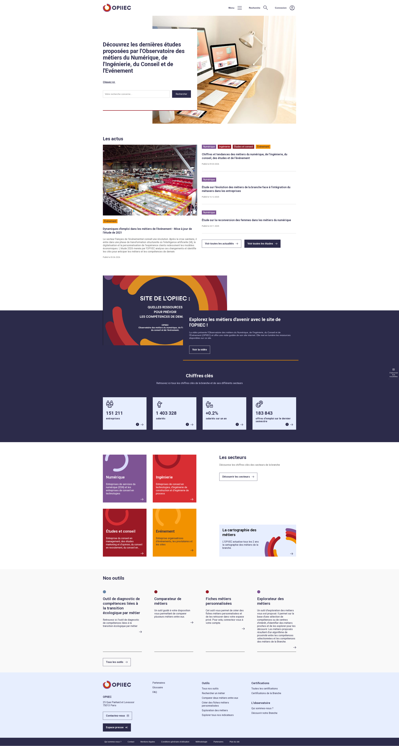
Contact (131, 742)
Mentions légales (147, 742)
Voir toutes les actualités (219, 243)
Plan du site (235, 742)
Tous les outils (114, 662)
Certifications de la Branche (266, 693)
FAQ (154, 692)
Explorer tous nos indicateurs (218, 715)
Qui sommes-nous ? (262, 708)
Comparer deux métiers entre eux (220, 697)
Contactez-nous (115, 715)
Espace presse (115, 727)
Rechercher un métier (213, 693)
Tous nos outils (210, 688)
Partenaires (158, 682)
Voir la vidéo (199, 349)
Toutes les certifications (264, 688)
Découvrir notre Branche (264, 713)
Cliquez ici (109, 82)
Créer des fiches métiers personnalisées (215, 704)
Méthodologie (201, 742)
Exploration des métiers (215, 710)
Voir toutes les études (260, 243)
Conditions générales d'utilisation (175, 742)
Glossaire (157, 687)
